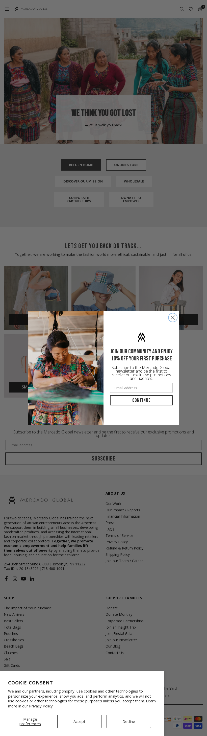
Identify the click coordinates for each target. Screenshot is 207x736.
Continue (141, 400)
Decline (128, 721)
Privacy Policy (41, 705)
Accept (79, 721)
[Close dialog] (172, 317)
